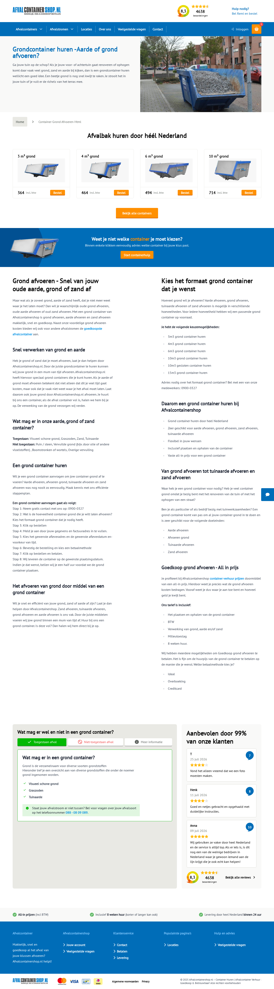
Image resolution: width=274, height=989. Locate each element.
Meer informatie (151, 742)
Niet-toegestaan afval (99, 742)
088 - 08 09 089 (77, 812)
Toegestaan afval (45, 742)
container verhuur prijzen (227, 578)
